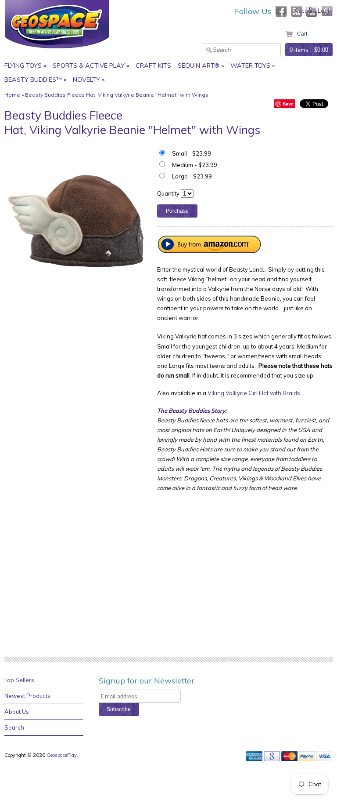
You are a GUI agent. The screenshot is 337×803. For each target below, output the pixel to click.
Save (288, 103)
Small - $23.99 (191, 153)
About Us (16, 711)
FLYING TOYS (23, 65)
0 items (299, 50)
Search (14, 727)
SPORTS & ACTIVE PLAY (89, 65)
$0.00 (321, 50)
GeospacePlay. (63, 755)
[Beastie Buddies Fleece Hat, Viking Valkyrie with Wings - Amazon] (209, 250)
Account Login (313, 10)
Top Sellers (19, 679)
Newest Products (27, 695)
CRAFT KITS (153, 65)
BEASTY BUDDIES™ (33, 80)
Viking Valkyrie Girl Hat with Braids (254, 392)
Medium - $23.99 (194, 164)
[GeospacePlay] (57, 49)
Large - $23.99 (192, 176)
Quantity (168, 193)
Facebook (281, 11)
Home (12, 94)
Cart (302, 34)
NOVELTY (86, 80)
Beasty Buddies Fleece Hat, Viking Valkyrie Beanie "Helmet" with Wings (116, 94)
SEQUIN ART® (198, 65)
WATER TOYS (250, 65)
